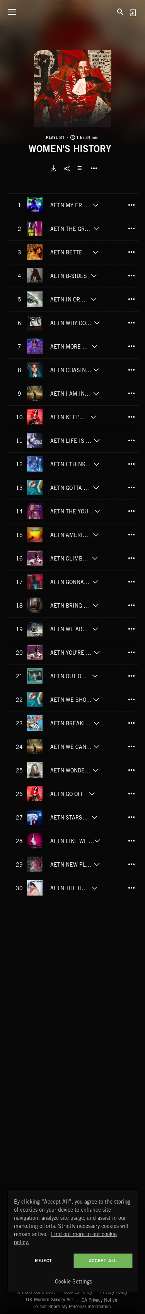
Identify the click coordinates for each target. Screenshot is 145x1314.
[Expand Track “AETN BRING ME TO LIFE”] (95, 605)
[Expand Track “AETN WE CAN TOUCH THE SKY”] (96, 746)
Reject (43, 1260)
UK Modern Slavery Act (49, 1299)
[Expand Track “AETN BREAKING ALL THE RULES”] (97, 723)
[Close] (127, 1202)
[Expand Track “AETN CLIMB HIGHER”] (95, 558)
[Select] (80, 168)
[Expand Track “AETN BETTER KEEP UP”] (95, 252)
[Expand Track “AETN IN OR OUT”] (94, 299)
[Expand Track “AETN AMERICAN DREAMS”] (96, 534)
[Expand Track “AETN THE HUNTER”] (95, 888)
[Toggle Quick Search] (121, 11)
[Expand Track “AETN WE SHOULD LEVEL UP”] (96, 699)
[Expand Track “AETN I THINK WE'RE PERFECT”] (96, 464)
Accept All (103, 1260)
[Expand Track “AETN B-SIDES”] (94, 275)
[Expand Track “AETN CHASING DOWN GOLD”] (96, 370)
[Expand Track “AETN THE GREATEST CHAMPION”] (97, 228)
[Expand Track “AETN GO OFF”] (91, 793)
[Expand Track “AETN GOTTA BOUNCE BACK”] (96, 487)
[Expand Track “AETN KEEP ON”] (93, 417)
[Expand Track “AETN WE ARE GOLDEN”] (95, 629)
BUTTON (94, 168)
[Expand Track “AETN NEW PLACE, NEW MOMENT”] (97, 864)
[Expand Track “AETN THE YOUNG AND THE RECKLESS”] (97, 511)
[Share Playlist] (67, 168)
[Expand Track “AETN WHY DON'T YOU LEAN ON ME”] (97, 322)
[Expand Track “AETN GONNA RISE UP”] (95, 581)
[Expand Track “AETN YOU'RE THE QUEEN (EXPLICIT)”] (97, 652)
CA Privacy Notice (99, 1299)
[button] (72, 88)
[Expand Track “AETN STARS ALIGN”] (95, 817)
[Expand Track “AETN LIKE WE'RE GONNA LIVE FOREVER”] (97, 840)
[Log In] (132, 12)
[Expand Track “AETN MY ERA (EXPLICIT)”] (96, 205)
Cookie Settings (73, 1281)
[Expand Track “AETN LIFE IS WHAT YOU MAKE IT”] (97, 440)
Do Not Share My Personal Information (71, 1306)
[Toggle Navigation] (11, 11)
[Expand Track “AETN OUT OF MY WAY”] (95, 676)
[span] (70, 206)
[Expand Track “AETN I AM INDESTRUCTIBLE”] (96, 393)
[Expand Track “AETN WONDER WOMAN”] (95, 770)
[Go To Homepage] (72, 11)
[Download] (53, 168)
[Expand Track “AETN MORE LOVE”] (95, 346)
